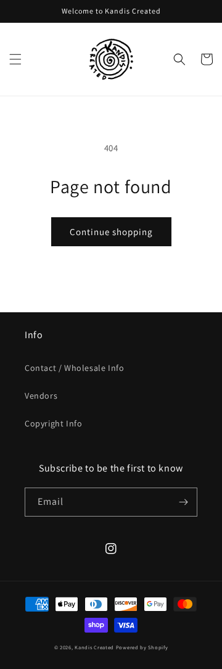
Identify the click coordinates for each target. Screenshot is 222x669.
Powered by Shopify (142, 647)
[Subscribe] (183, 502)
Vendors (41, 395)
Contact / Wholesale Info (74, 367)
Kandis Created (94, 647)
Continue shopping (111, 232)
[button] (15, 59)
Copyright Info (53, 423)
